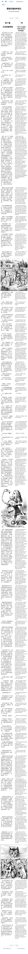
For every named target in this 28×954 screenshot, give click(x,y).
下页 (16, 18)
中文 (11, 1)
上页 (12, 18)
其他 (3, 4)
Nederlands (20, 1)
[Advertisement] (14, 13)
